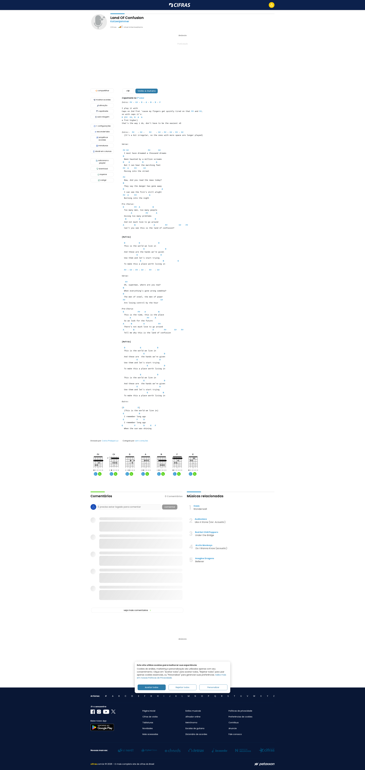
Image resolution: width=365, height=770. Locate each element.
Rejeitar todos (182, 687)
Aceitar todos (151, 687)
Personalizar (213, 687)
